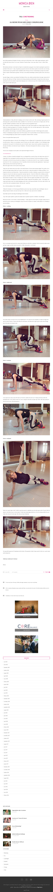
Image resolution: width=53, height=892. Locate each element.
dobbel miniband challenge (18, 834)
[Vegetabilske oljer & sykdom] (7, 812)
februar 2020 (6, 681)
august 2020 (6, 673)
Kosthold (5, 861)
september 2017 (7, 741)
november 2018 (7, 701)
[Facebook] (22, 879)
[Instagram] (26, 879)
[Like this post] (43, 572)
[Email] (31, 879)
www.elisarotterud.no (7, 153)
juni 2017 (5, 749)
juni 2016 (5, 783)
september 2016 (7, 775)
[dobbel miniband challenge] (7, 835)
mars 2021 (6, 664)
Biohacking (6, 852)
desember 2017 (7, 732)
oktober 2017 (6, 738)
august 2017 (6, 744)
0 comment (15, 572)
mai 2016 (5, 786)
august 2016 (6, 778)
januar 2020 (6, 684)
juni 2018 (5, 715)
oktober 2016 (6, 772)
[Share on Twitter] (46, 572)
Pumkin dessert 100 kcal (18, 841)
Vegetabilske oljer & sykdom (19, 810)
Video (5, 869)
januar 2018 (6, 729)
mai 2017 (5, 752)
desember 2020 (7, 667)
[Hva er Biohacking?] (7, 828)
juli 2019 (5, 687)
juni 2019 (5, 690)
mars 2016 (6, 792)
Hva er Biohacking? (16, 826)
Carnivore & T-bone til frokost (19, 818)
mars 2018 (6, 724)
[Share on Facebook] (45, 572)
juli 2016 (5, 781)
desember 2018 (7, 698)
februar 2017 (6, 761)
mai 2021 (5, 661)
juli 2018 (5, 712)
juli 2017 (5, 746)
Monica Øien (28, 24)
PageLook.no (39, 887)
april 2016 (6, 789)
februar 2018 (6, 727)
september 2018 (7, 707)
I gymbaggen (6, 858)
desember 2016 (7, 766)
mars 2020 (6, 678)
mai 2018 (5, 718)
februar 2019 (6, 695)
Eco (4, 855)
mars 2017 (6, 758)
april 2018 (6, 721)
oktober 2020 (6, 670)
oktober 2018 (6, 704)
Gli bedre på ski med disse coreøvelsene (26, 22)
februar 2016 (6, 795)
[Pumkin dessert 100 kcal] (7, 843)
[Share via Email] (49, 572)
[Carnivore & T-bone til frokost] (7, 820)
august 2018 (6, 710)
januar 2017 (6, 763)
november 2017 (7, 735)
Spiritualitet (6, 864)
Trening (26, 20)
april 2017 (6, 755)
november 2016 (7, 769)
